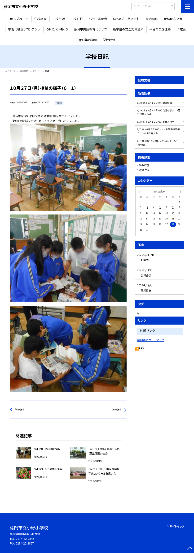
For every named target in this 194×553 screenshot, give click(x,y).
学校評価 (109, 40)
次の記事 (116, 409)
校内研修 (152, 19)
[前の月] (139, 191)
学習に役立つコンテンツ (24, 29)
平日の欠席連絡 (160, 29)
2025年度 (144, 169)
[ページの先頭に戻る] (189, 548)
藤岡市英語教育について (90, 29)
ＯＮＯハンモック (57, 29)
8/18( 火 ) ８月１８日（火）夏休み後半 (155, 121)
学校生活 (59, 19)
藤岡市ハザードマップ (150, 340)
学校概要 (40, 19)
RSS (141, 348)
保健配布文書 (173, 19)
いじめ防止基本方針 (126, 19)
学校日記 (77, 19)
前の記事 (19, 409)
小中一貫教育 (98, 19)
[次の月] (180, 191)
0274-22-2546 (25, 538)
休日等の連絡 (88, 40)
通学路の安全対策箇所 (128, 29)
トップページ (20, 19)
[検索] (170, 7)
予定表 (181, 29)
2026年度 (144, 165)
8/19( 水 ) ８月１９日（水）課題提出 (154, 102)
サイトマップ (177, 526)
